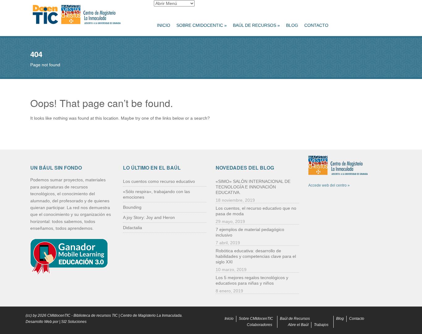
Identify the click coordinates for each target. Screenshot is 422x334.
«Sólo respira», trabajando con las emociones (156, 194)
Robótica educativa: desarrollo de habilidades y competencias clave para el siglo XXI (256, 256)
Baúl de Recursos (256, 25)
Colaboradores (259, 325)
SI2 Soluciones (74, 322)
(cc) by (31, 315)
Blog (292, 25)
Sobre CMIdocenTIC (201, 25)
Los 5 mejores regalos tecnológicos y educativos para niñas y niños (252, 280)
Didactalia (132, 227)
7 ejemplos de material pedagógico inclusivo (250, 232)
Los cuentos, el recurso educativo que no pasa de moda (256, 211)
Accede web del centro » (329, 185)
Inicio (163, 25)
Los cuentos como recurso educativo (159, 181)
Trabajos (321, 325)
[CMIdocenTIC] (87, 15)
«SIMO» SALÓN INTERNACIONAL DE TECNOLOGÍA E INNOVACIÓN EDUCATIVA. (253, 187)
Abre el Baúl (298, 325)
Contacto (316, 25)
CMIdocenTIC (58, 315)
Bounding (132, 207)
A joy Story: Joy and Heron (149, 217)
